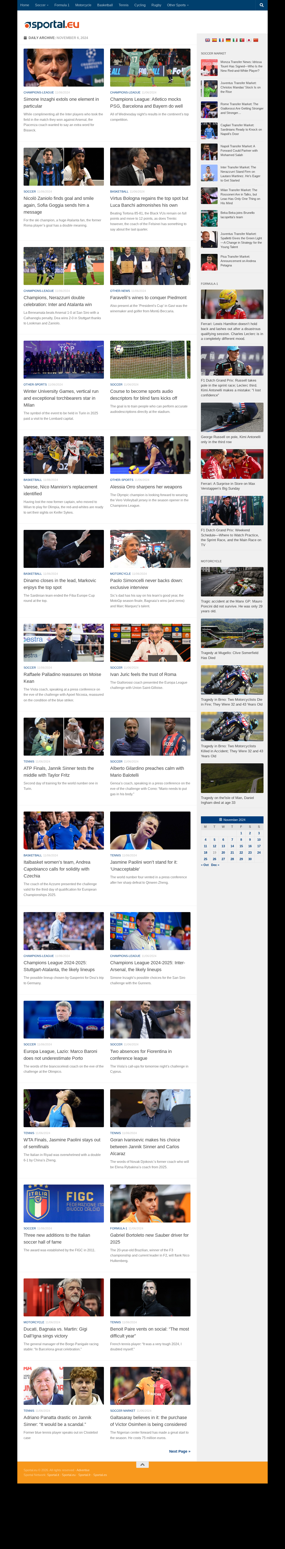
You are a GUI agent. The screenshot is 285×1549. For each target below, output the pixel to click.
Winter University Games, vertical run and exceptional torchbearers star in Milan (61, 398)
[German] (229, 40)
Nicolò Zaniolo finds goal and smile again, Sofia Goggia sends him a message (59, 205)
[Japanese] (249, 40)
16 (250, 846)
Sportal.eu (69, 1475)
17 (259, 846)
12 (214, 846)
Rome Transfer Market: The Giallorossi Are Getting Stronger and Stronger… (242, 108)
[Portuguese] (243, 40)
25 (205, 859)
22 (241, 852)
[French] (222, 40)
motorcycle (120, 573)
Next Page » (179, 1451)
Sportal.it (53, 1475)
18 (205, 852)
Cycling (140, 5)
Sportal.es (100, 1475)
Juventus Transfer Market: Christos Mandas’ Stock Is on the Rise (241, 87)
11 (205, 846)
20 (223, 852)
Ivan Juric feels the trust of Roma (143, 674)
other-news (120, 290)
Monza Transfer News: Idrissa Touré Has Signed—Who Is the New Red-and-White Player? (241, 66)
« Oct (205, 865)
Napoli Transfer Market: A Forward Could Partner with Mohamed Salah (239, 150)
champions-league (39, 92)
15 (241, 846)
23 (250, 852)
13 (223, 846)
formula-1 (118, 1228)
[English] (208, 40)
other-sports (35, 384)
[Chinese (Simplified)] (256, 40)
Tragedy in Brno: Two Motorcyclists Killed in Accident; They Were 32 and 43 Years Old (232, 751)
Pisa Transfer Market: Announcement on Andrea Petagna (238, 261)
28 (232, 859)
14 (232, 846)
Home (24, 5)
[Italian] (236, 40)
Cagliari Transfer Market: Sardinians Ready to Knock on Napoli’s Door (241, 129)
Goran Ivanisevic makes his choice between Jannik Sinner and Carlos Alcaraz (145, 1146)
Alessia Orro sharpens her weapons (146, 486)
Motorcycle (83, 5)
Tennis (124, 5)
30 (250, 859)
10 (259, 839)
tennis (29, 761)
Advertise (83, 1470)
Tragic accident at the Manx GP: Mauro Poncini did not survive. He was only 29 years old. (231, 606)
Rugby (156, 5)
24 (259, 852)
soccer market (122, 1410)
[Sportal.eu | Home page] (52, 25)
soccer (30, 191)
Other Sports (176, 5)
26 (214, 859)
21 (232, 852)
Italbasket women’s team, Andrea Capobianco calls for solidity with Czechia (57, 869)
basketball (119, 191)
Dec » (215, 865)
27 (223, 859)
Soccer (40, 5)
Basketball (105, 5)
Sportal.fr (84, 1475)
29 (241, 859)
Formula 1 (61, 5)
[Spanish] (215, 40)
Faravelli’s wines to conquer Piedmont (148, 297)
